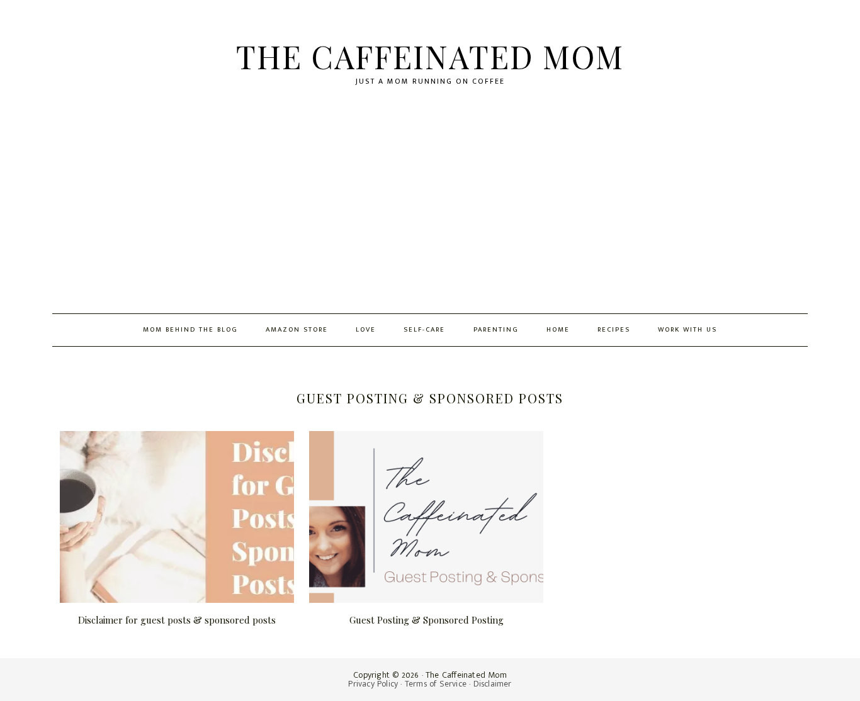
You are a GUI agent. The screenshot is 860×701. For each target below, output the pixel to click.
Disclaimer (492, 683)
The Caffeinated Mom (430, 56)
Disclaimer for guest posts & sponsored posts (177, 620)
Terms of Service (436, 683)
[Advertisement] (430, 219)
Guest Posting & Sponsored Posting (426, 620)
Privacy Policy (373, 683)
